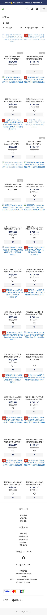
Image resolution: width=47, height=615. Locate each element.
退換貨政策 (23, 542)
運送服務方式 (23, 536)
